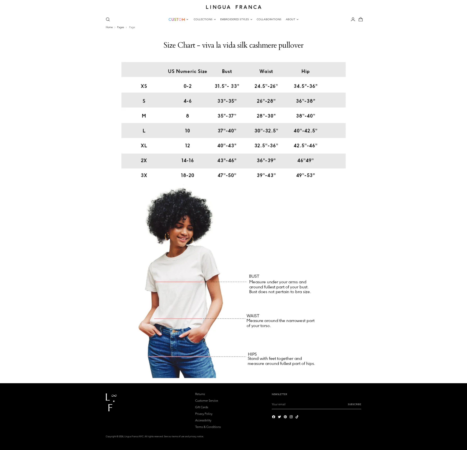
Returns (200, 394)
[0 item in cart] (359, 19)
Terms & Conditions (208, 427)
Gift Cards (201, 407)
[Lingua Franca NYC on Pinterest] (285, 417)
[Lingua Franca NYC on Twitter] (280, 417)
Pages (120, 27)
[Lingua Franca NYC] (233, 7)
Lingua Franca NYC (134, 436)
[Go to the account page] (351, 19)
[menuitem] (178, 19)
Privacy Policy (203, 414)
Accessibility (203, 420)
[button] (107, 19)
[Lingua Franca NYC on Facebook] (274, 417)
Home (109, 27)
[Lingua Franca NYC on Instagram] (291, 417)
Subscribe (354, 404)
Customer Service (206, 401)
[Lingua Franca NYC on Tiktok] (297, 417)
